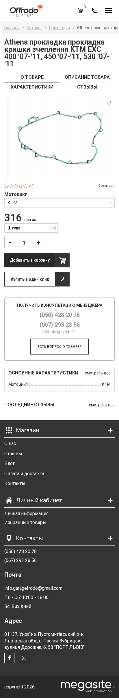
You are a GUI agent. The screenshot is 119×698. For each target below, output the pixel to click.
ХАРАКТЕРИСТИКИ (32, 87)
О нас (10, 443)
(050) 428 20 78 (60, 315)
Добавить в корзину (30, 260)
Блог (9, 463)
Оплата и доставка (24, 473)
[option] (59, 137)
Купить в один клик (30, 279)
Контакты (14, 483)
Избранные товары (25, 522)
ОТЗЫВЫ (87, 87)
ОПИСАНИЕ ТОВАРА (87, 77)
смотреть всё (98, 373)
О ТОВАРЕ (32, 77)
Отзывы (13, 453)
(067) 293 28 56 (60, 325)
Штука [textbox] (14, 228)
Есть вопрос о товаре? (59, 346)
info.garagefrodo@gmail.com (33, 588)
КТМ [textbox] (12, 202)
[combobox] (59, 202)
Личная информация (26, 513)
